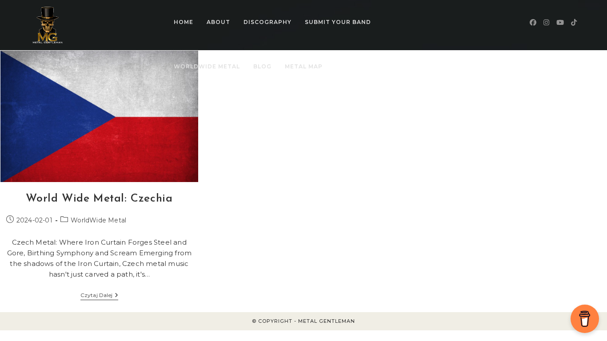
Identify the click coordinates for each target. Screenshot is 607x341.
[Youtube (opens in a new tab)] (560, 22)
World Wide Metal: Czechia (99, 198)
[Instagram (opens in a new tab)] (546, 22)
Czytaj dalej (99, 296)
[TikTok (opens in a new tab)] (573, 22)
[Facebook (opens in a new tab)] (533, 22)
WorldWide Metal (98, 220)
